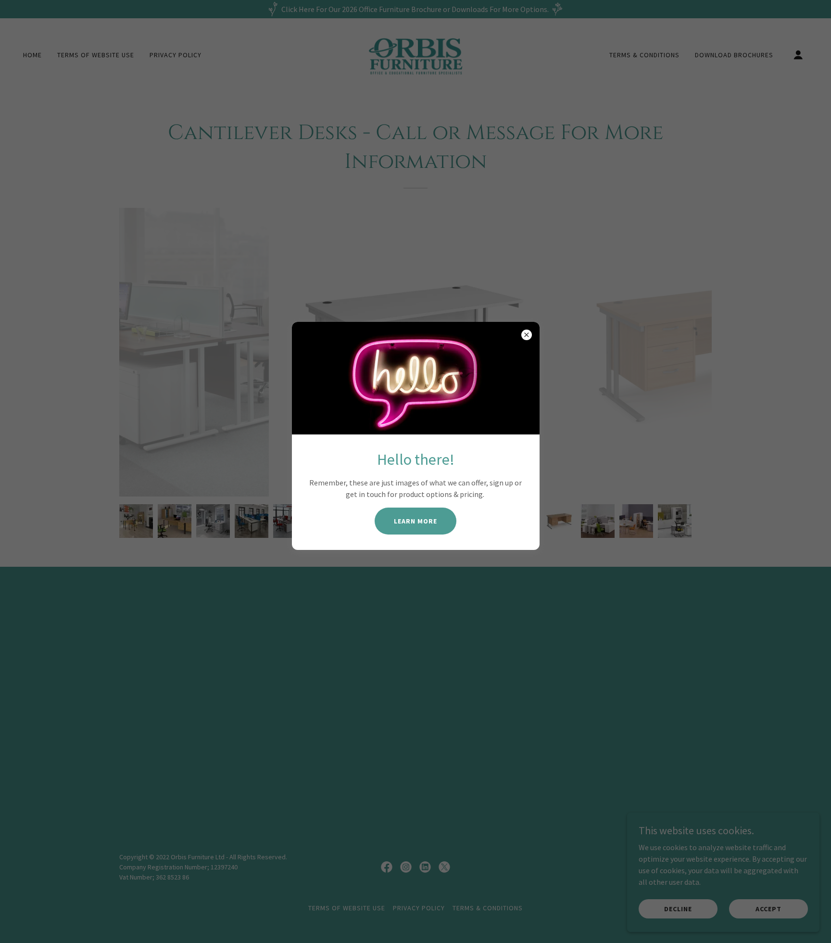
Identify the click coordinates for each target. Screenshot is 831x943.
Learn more (415, 521)
